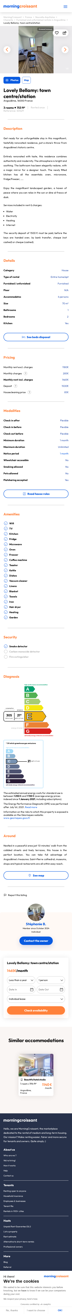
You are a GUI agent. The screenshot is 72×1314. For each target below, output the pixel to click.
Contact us (8, 1175)
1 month (64, 453)
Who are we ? (9, 1155)
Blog (5, 1262)
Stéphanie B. (36, 924)
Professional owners (13, 1246)
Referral (7, 1267)
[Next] (65, 49)
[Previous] (6, 49)
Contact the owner (36, 940)
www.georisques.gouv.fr (16, 818)
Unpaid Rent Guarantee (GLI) (17, 1226)
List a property (10, 1231)
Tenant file (8, 1206)
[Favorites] (57, 33)
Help (5, 1170)
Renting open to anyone (14, 1191)
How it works (9, 1165)
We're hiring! (9, 1160)
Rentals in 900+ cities (13, 1211)
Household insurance (13, 1196)
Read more (31, 807)
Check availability (36, 1010)
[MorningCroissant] (20, 7)
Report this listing (17, 895)
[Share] (64, 33)
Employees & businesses (14, 1201)
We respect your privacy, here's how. (20, 1299)
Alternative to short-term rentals (18, 1241)
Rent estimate (9, 1236)
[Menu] (65, 6)
